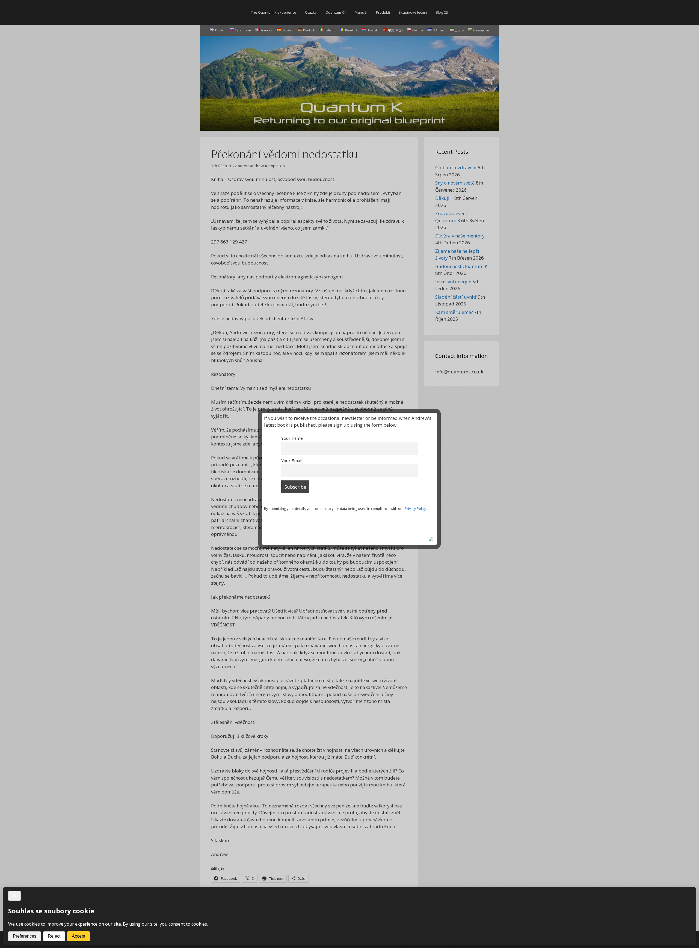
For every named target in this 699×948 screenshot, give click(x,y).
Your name (292, 438)
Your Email (291, 460)
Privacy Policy (415, 508)
